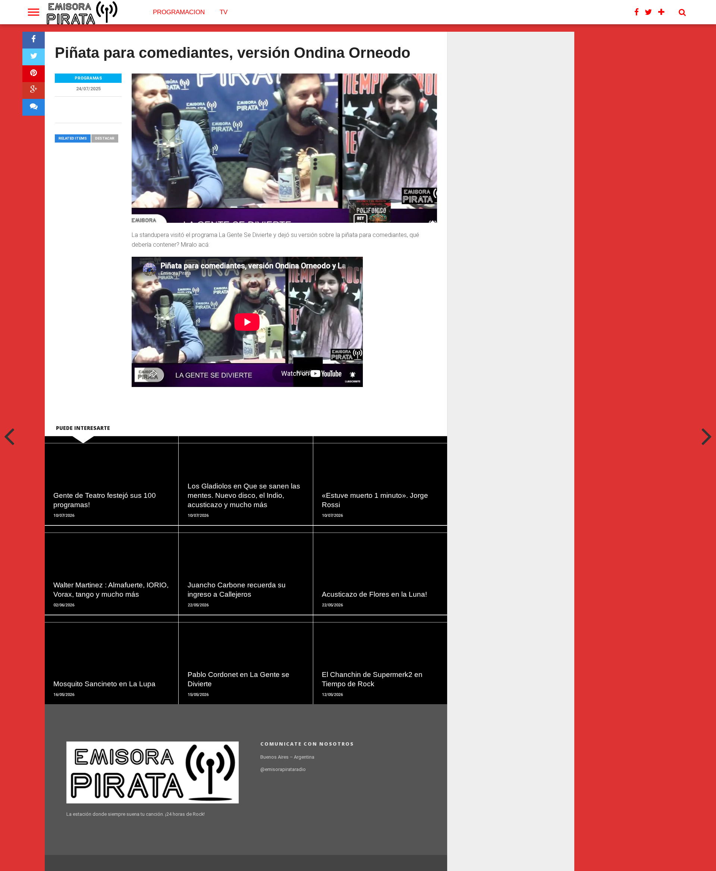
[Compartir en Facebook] (33, 40)
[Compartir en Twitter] (33, 57)
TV (223, 12)
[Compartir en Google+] (33, 90)
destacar (104, 138)
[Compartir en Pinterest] (33, 73)
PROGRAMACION (179, 12)
